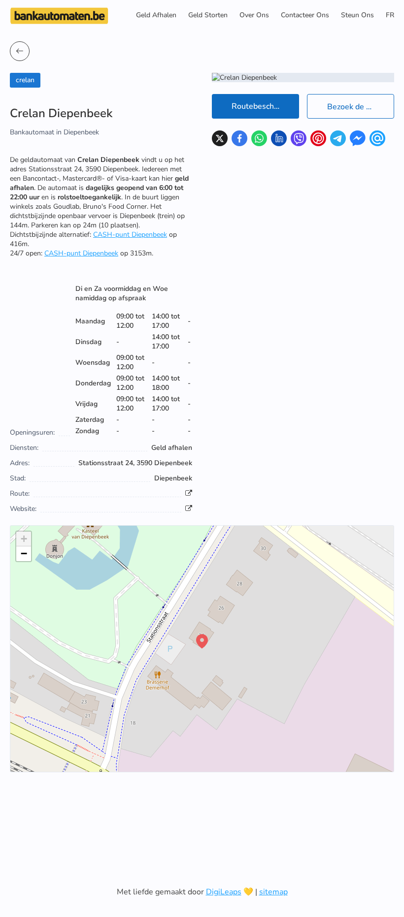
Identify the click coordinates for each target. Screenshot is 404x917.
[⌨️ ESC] (20, 51)
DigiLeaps (223, 891)
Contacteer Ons (305, 15)
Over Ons (254, 15)
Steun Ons (357, 15)
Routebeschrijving (264, 106)
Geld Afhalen (156, 15)
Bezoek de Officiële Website (360, 106)
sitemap (273, 891)
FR (390, 15)
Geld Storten (208, 15)
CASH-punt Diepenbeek (130, 234)
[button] (202, 641)
